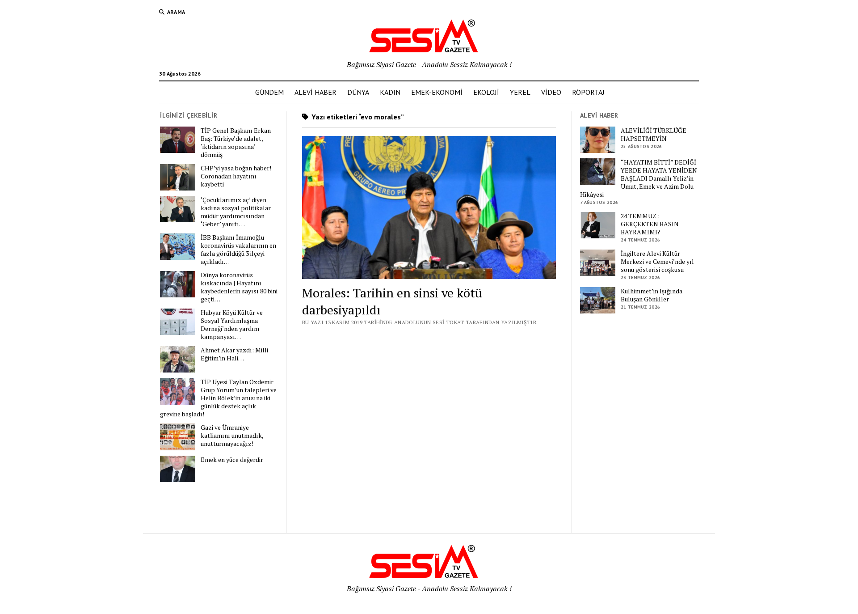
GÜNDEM (269, 92)
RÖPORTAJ (588, 92)
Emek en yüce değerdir (232, 460)
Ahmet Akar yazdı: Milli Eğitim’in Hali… (234, 354)
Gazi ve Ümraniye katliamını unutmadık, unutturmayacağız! (232, 435)
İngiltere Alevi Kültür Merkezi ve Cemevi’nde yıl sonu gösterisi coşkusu (657, 262)
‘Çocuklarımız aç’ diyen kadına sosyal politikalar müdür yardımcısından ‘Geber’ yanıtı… (236, 212)
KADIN (390, 92)
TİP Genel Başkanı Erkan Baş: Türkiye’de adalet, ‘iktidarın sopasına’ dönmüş (236, 143)
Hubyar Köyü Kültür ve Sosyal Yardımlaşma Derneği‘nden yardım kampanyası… (232, 325)
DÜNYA (358, 92)
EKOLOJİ (486, 92)
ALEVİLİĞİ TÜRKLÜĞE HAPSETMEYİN (653, 135)
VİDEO (551, 92)
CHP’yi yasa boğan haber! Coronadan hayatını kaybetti (236, 176)
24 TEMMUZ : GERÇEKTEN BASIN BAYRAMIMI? (650, 224)
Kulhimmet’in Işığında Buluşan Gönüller (651, 295)
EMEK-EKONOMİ (437, 92)
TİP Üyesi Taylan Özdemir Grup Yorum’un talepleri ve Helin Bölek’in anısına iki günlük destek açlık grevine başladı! (218, 398)
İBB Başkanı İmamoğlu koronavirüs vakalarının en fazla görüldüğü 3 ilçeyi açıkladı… (238, 249)
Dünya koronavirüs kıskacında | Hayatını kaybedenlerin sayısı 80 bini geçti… (239, 287)
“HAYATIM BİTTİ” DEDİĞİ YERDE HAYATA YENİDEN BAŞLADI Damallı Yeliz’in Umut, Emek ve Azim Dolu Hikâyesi (638, 178)
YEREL (520, 92)
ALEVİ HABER (315, 92)
